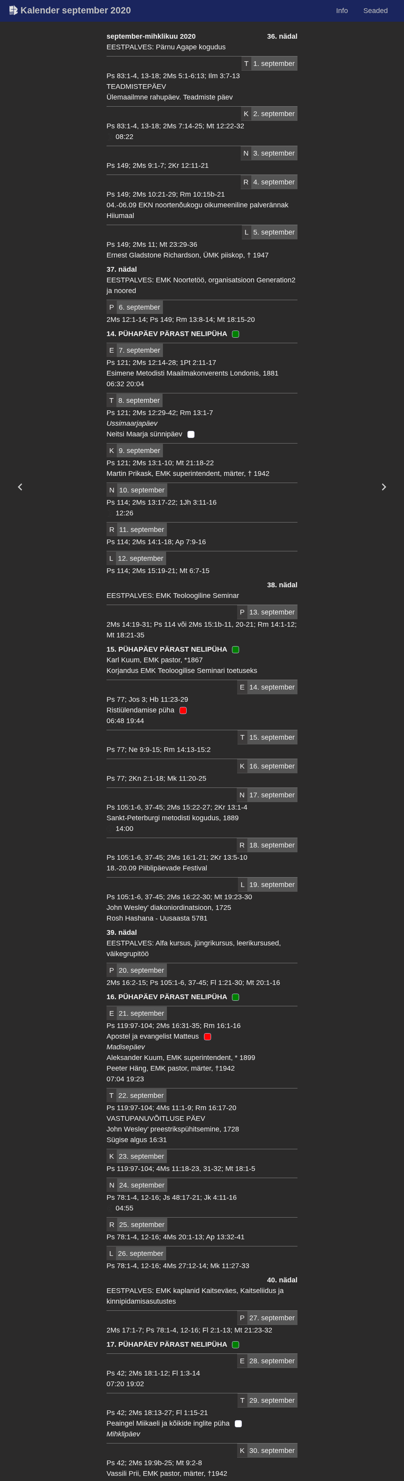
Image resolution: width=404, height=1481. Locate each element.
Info (342, 11)
